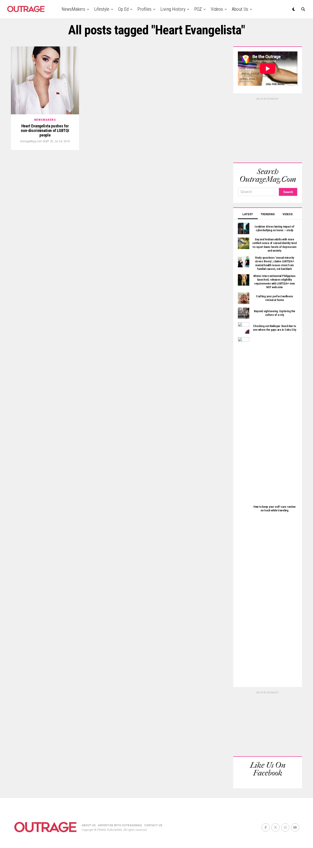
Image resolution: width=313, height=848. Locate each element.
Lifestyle (101, 9)
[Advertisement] (267, 129)
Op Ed (123, 9)
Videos (217, 9)
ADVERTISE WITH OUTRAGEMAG (120, 825)
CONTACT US (153, 825)
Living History (172, 9)
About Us (240, 9)
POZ (198, 9)
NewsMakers (73, 9)
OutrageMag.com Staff (34, 141)
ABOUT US (89, 825)
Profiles (144, 9)
